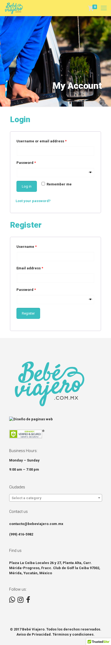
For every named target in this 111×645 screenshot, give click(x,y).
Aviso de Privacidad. (34, 634)
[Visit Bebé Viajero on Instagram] (20, 601)
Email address (29, 268)
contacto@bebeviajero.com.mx (36, 524)
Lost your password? (33, 201)
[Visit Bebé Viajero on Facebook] (28, 601)
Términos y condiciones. (74, 634)
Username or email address (41, 141)
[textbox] (55, 498)
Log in (27, 186)
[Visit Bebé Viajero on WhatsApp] (12, 601)
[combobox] (55, 498)
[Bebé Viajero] (14, 8)
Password (26, 163)
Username (26, 247)
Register (28, 313)
